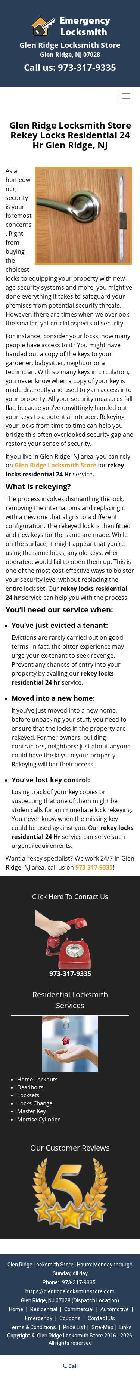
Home (16, 1309)
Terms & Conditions (32, 1327)
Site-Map (102, 1327)
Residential (43, 1309)
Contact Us (101, 1318)
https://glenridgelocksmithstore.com (70, 1291)
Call (72, 1366)
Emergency (38, 1318)
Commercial (78, 1309)
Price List (74, 1327)
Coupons (70, 1318)
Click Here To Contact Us (70, 896)
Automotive (114, 1309)
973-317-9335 (87, 67)
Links (125, 1327)
